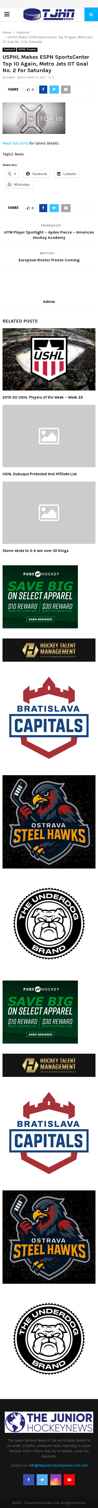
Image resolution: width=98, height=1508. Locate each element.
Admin (11, 77)
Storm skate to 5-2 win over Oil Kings (36, 550)
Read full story (15, 143)
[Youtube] (69, 1479)
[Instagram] (55, 1479)
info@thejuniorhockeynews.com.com (58, 1465)
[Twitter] (42, 1479)
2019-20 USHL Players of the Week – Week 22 (43, 397)
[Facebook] (28, 1479)
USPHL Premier (27, 49)
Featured (9, 49)
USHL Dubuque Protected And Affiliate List (40, 474)
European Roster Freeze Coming (49, 260)
